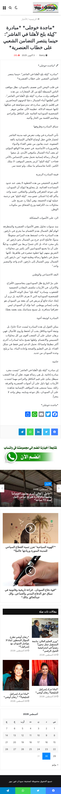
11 (30, 735)
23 (46, 749)
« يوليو (55, 764)
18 (30, 742)
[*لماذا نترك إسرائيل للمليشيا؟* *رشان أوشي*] (16, 675)
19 (22, 742)
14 (6, 735)
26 (22, 749)
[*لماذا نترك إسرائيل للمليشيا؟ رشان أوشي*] (45, 673)
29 (54, 756)
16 (46, 742)
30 (46, 756)
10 (38, 735)
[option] (30, 488)
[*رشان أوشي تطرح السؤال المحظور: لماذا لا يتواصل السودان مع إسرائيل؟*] (16, 626)
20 (14, 742)
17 (38, 742)
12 (22, 735)
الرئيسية (33, 19)
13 (14, 735)
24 (38, 749)
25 (30, 749)
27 (14, 749)
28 (6, 749)
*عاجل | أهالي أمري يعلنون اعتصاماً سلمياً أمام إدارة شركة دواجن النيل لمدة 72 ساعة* (32, 497)
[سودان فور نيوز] (45, 7)
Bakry (42, 55)
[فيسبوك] (54, 432)
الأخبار (24, 19)
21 (6, 742)
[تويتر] (46, 432)
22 (54, 749)
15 (54, 742)
